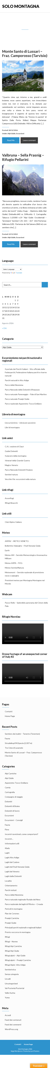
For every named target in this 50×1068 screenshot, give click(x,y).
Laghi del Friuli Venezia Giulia (17, 867)
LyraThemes (34, 1051)
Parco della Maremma (14, 385)
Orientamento (11, 885)
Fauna (7, 738)
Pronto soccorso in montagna (17, 932)
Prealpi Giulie (10, 923)
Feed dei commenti (13, 1024)
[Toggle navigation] (45, 6)
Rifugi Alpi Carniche (13, 946)
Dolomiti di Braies (12, 806)
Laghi (7, 853)
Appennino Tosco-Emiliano (16, 783)
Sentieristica (10, 969)
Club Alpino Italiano (13, 522)
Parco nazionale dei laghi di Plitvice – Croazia (24, 904)
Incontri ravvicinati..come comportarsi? (21, 834)
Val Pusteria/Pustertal (14, 988)
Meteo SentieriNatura (14, 568)
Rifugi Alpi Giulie (12, 951)
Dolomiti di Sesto (12, 811)
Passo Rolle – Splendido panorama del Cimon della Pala (26, 604)
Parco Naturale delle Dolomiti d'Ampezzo (22, 389)
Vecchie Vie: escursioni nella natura (20, 479)
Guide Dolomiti (11, 451)
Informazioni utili (12, 843)
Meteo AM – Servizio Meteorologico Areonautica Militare (26, 557)
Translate (19, 273)
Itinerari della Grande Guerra (17, 460)
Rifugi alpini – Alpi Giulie (15, 955)
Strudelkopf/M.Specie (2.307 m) (18, 743)
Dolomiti (8, 801)
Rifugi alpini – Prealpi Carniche (18, 960)
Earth (7, 550)
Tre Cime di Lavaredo (14, 748)
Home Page (10, 716)
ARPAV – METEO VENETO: (17, 541)
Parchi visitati (11, 890)
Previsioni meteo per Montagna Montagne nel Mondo (25, 582)
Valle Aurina (10, 993)
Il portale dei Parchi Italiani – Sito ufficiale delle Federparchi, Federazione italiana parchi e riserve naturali (26, 372)
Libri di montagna (12, 427)
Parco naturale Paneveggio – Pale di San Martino (26, 394)
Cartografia (10, 792)
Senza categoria (12, 974)
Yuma (7, 997)
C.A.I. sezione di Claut (14, 446)
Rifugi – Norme (11, 941)
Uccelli (8, 979)
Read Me (10, 140)
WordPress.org (11, 1029)
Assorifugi (9, 498)
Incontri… (9, 839)
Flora (7, 829)
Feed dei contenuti (13, 1020)
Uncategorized (11, 983)
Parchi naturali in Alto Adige (17, 380)
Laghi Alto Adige (12, 857)
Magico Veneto (11, 465)
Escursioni (20, 133)
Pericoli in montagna (13, 909)
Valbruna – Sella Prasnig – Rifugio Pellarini (23, 157)
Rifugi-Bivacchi (11, 503)
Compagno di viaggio (14, 797)
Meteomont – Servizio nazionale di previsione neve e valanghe (24, 574)
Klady (7, 848)
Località (8, 881)
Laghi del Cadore (12, 862)
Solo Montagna (13, 6)
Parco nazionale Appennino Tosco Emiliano (23, 403)
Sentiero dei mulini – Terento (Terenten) (22, 734)
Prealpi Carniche (12, 918)
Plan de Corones (12, 913)
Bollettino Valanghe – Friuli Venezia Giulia (22, 546)
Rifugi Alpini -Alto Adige (15, 965)
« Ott (4, 328)
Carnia (7, 787)
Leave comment (29, 140)
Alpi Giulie (11, 133)
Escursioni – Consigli (14, 820)
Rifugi (7, 937)
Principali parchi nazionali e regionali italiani (23, 927)
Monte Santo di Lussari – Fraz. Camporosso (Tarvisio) (24, 53)
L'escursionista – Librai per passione (20, 423)
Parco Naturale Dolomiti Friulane (19, 470)
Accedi (8, 1015)
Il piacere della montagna (15, 456)
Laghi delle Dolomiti (13, 876)
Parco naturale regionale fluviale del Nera (22, 899)
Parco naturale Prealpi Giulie (17, 399)
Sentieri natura (11, 474)
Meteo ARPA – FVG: (14, 563)
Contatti (8, 711)
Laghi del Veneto (12, 871)
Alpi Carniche (10, 773)
